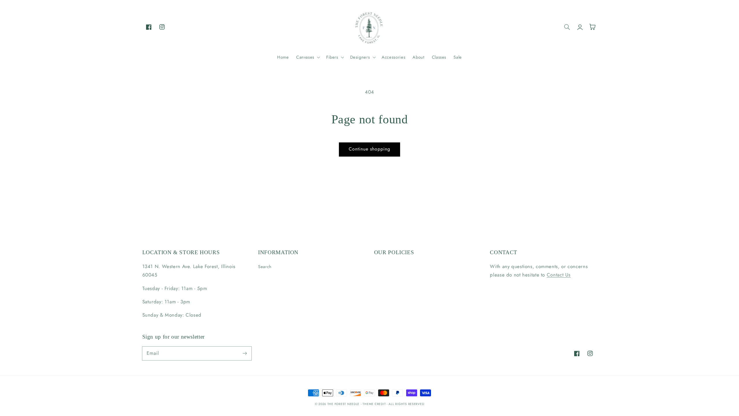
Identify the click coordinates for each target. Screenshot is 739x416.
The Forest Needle (343, 404)
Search (265, 266)
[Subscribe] (244, 353)
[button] (307, 57)
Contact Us (559, 274)
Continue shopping (370, 149)
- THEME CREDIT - (375, 404)
